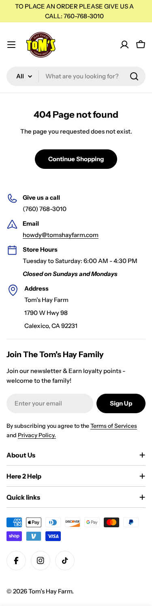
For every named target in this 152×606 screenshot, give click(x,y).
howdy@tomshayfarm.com (60, 235)
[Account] (124, 45)
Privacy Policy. (37, 435)
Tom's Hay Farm (50, 591)
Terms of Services (113, 425)
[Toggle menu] (11, 45)
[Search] (134, 76)
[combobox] (76, 76)
